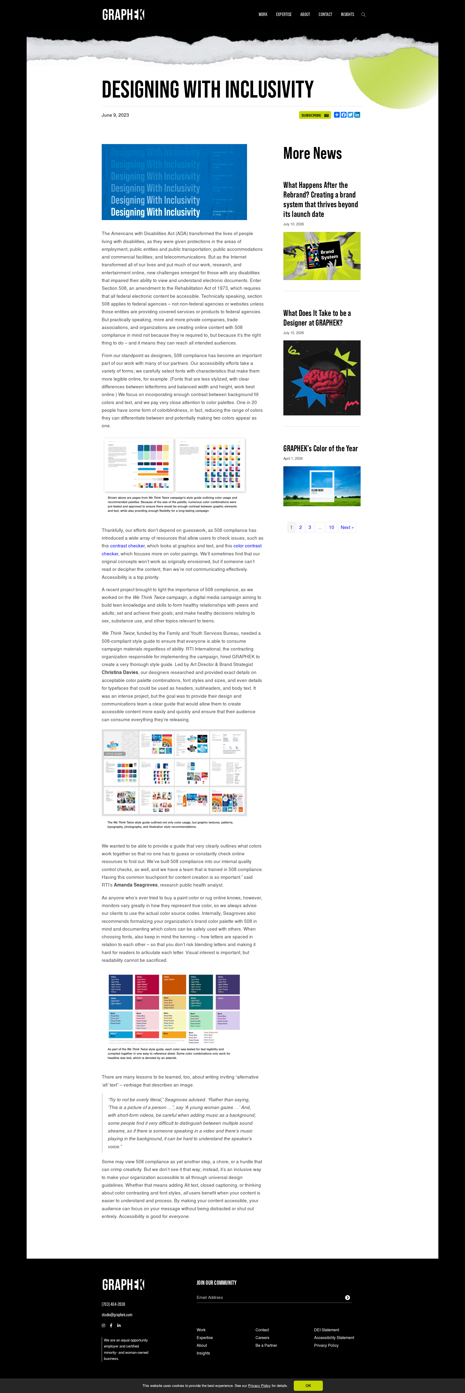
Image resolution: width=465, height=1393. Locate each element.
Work (263, 14)
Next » (347, 527)
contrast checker (127, 546)
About (305, 14)
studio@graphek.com (117, 1314)
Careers (262, 1338)
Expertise (284, 14)
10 (331, 527)
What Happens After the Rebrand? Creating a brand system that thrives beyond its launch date (320, 199)
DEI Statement (326, 1330)
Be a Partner (266, 1345)
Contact (325, 14)
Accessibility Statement (334, 1338)
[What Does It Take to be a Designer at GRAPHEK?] (321, 377)
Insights (347, 14)
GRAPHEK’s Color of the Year (320, 448)
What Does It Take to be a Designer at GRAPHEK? (317, 318)
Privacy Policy (259, 1385)
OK (308, 1385)
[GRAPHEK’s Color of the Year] (321, 485)
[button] (363, 14)
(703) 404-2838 (113, 1304)
